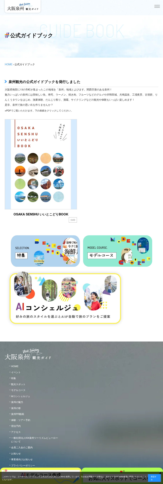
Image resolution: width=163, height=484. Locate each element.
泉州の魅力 (17, 402)
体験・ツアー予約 (20, 420)
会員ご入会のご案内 (22, 447)
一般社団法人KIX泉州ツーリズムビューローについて (34, 439)
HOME (8, 64)
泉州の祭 (16, 408)
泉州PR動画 (17, 414)
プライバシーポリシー (23, 465)
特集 (13, 378)
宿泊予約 (16, 425)
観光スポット (18, 384)
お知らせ (16, 453)
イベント (16, 372)
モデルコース (18, 390)
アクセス (16, 432)
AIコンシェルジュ (20, 396)
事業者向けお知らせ (22, 459)
